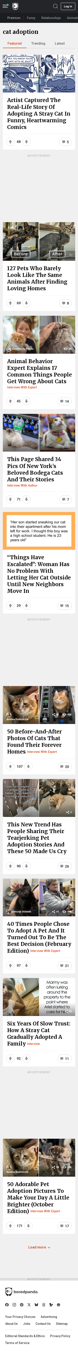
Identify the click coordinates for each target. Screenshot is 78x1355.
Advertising (49, 1317)
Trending (38, 43)
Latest (60, 43)
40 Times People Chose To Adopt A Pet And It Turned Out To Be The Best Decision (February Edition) (39, 937)
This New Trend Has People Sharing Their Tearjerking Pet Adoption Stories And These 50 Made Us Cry (37, 838)
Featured (15, 43)
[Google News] (58, 1304)
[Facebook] (7, 1304)
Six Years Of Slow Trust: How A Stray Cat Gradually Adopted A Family (38, 1033)
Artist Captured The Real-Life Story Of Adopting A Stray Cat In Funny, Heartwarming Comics (38, 113)
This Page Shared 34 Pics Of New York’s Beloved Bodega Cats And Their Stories (35, 469)
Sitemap (62, 1323)
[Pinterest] (21, 1304)
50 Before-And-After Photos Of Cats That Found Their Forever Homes (34, 741)
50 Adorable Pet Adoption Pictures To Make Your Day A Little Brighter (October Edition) (38, 1198)
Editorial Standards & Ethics (25, 1336)
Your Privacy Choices (20, 1317)
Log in (68, 6)
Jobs (26, 1323)
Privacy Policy (60, 1336)
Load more (37, 1247)
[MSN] (51, 1304)
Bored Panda (21, 1291)
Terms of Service (17, 1343)
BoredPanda (15, 6)
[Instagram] (14, 1304)
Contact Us (43, 1323)
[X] (29, 1304)
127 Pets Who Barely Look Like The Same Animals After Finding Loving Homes (37, 278)
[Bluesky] (36, 1304)
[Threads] (44, 1304)
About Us (11, 1323)
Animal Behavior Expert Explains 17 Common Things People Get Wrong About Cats (39, 371)
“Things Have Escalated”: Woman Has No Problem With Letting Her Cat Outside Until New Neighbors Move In (39, 574)
